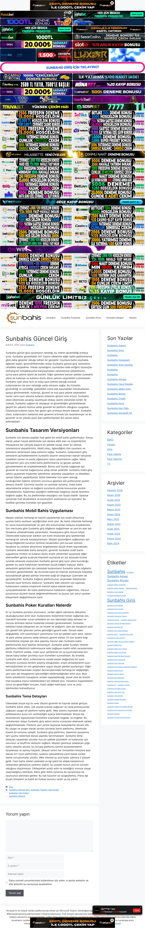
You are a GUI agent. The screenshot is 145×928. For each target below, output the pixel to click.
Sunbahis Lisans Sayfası (116, 638)
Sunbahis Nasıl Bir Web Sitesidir (118, 656)
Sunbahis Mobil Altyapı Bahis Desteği (120, 642)
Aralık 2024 (113, 533)
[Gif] (72, 154)
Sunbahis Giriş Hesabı (115, 605)
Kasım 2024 (114, 538)
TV (108, 463)
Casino (111, 444)
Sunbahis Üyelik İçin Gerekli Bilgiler (120, 707)
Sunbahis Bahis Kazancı (115, 588)
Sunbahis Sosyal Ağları (115, 674)
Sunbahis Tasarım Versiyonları (45, 790)
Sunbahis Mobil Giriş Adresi (117, 649)
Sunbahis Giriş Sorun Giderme (118, 613)
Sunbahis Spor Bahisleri (115, 678)
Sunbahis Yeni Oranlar (115, 696)
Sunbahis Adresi (116, 345)
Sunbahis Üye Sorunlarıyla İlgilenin (119, 710)
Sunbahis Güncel (113, 620)
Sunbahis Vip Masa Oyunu (116, 688)
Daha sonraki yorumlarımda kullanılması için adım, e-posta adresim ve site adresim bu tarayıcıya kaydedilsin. (48, 882)
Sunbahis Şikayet (115, 317)
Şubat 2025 (114, 524)
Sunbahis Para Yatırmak (115, 663)
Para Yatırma (114, 459)
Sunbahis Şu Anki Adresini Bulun (118, 717)
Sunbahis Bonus (116, 393)
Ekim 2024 (113, 543)
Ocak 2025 (113, 529)
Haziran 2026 (115, 490)
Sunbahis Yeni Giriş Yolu (115, 692)
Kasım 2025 (114, 504)
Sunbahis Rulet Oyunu (115, 670)
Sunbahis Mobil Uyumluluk (116, 652)
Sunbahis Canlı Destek (120, 384)
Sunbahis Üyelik (116, 398)
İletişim (133, 317)
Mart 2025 (113, 519)
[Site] (36, 114)
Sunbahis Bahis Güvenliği (116, 585)
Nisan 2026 (113, 495)
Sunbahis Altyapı (116, 379)
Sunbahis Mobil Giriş (119, 389)
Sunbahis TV (111, 685)
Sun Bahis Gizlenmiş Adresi (117, 616)
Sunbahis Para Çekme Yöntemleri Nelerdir (122, 667)
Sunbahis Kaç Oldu (118, 408)
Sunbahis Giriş (93, 317)
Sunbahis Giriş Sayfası (120, 364)
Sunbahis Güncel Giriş (19, 790)
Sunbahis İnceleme (70, 317)
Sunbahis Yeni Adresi (19, 793)
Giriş (11, 787)
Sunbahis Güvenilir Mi (119, 413)
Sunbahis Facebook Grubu (116, 595)
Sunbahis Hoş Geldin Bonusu (117, 631)
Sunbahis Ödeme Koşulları (116, 699)
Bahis (110, 439)
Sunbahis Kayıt (115, 403)
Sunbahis (51, 317)
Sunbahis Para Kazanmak (116, 660)
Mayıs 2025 (113, 509)
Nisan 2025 (113, 514)
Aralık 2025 (113, 500)
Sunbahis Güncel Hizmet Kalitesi (119, 623)
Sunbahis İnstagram (118, 360)
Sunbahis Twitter (124, 685)
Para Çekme (114, 454)
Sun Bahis (130, 572)
